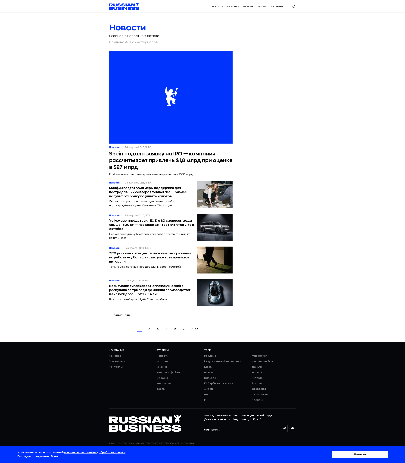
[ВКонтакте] (292, 428)
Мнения (248, 6)
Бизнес (209, 372)
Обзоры (262, 6)
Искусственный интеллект (222, 361)
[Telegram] (284, 428)
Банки (208, 367)
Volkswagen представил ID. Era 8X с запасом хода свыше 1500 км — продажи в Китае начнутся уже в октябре (151, 225)
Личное (257, 372)
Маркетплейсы (262, 361)
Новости (218, 6)
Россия (257, 383)
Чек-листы (163, 383)
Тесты (160, 389)
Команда (115, 356)
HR (206, 394)
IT (205, 400)
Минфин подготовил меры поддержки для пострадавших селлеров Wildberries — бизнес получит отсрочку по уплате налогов (148, 192)
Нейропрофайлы (168, 372)
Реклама (210, 356)
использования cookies (80, 452)
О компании (117, 361)
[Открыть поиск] (294, 6)
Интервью (277, 6)
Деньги (257, 367)
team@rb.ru (212, 429)
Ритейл (257, 378)
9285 (194, 329)
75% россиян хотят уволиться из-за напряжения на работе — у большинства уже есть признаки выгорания (150, 257)
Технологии (260, 394)
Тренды (257, 400)
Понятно (360, 454)
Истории (233, 6)
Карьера (210, 378)
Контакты (116, 367)
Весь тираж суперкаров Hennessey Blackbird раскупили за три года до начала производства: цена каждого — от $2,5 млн (150, 290)
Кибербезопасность (218, 383)
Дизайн (209, 389)
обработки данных (112, 452)
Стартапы (259, 389)
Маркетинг (259, 356)
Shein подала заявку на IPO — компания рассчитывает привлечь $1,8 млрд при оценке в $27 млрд (171, 160)
